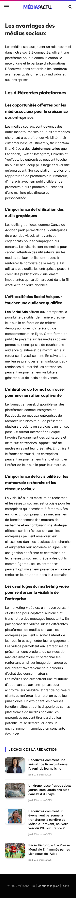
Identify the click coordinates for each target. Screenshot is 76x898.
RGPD (65, 885)
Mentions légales (48, 885)
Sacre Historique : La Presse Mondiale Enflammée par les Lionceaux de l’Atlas (49, 849)
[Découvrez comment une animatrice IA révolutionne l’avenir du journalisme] (15, 765)
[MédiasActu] (38, 7)
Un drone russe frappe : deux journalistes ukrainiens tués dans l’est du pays (49, 790)
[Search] (70, 6)
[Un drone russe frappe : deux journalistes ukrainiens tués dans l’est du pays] (15, 790)
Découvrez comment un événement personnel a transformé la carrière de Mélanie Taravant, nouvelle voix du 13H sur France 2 (48, 819)
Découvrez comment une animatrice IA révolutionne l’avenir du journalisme (47, 764)
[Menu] (6, 6)
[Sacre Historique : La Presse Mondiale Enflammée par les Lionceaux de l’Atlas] (15, 850)
